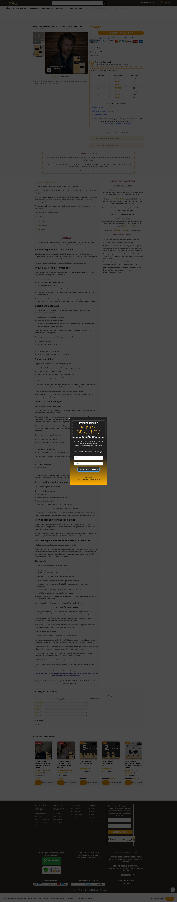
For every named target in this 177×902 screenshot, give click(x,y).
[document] (88, 451)
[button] (69, 418)
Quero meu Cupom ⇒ (88, 469)
